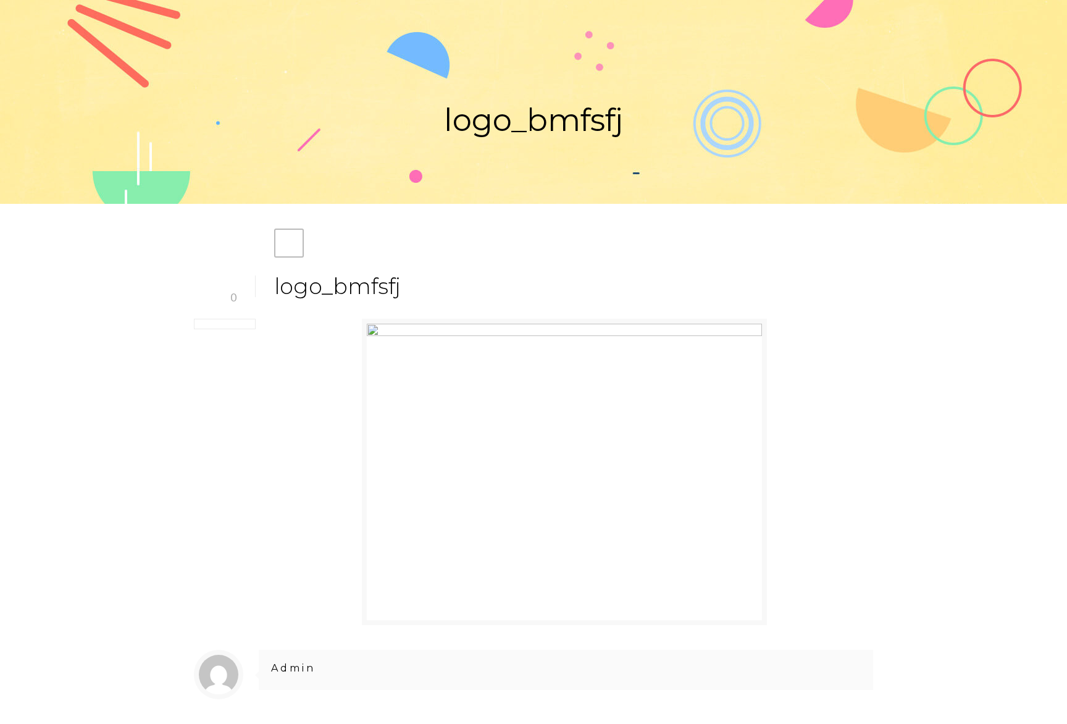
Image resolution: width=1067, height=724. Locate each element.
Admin (293, 668)
